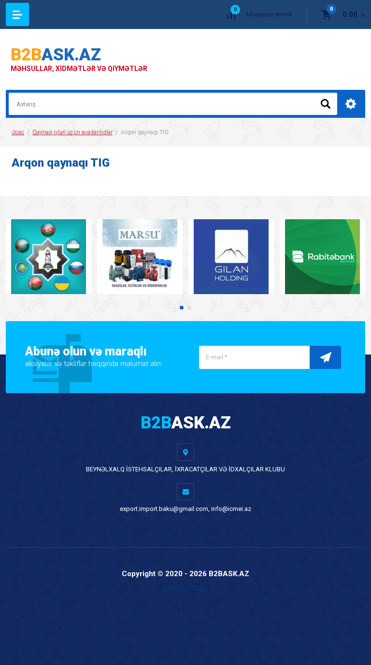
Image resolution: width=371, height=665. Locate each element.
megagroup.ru (185, 587)
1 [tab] (182, 308)
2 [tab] (189, 308)
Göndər (325, 357)
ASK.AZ (56, 55)
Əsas (18, 132)
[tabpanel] (48, 256)
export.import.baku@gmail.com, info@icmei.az (185, 508)
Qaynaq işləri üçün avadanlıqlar (72, 132)
